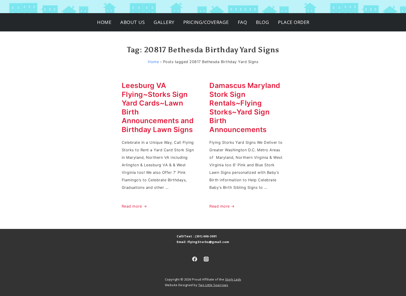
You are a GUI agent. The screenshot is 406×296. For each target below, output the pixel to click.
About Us (132, 22)
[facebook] (194, 259)
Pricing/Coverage (206, 22)
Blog (262, 22)
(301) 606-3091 (206, 236)
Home (104, 22)
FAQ (242, 22)
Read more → (134, 206)
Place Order (293, 22)
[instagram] (206, 259)
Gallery (164, 22)
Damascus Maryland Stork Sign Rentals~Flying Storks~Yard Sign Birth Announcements (244, 107)
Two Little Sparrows (213, 285)
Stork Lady (233, 279)
